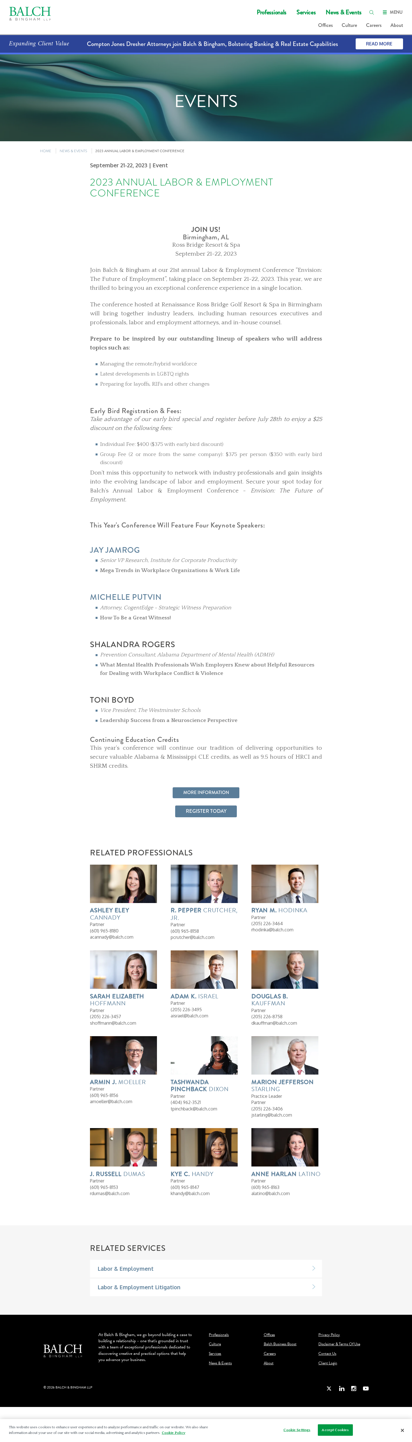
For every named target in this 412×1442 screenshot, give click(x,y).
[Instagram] (353, 1388)
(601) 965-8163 (265, 1187)
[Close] (402, 1430)
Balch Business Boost (280, 1344)
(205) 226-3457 (105, 1016)
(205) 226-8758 (267, 1016)
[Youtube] (366, 1388)
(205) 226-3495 (186, 1009)
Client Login (327, 1363)
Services (306, 12)
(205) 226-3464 (267, 923)
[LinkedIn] (341, 1388)
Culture (349, 25)
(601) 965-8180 (104, 931)
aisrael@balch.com (189, 1016)
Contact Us (327, 1354)
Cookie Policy (173, 1432)
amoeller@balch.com (111, 1101)
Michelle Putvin (126, 597)
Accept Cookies (335, 1430)
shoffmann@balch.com (113, 1023)
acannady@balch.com (111, 937)
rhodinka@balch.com (272, 929)
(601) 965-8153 (104, 1187)
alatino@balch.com (270, 1193)
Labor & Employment (126, 1268)
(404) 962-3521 (186, 1102)
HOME (45, 151)
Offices (325, 25)
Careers (373, 25)
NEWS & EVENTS (73, 151)
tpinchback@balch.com (194, 1109)
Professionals (271, 12)
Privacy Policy (329, 1335)
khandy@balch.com (190, 1193)
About (396, 25)
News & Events (344, 12)
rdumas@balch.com (109, 1193)
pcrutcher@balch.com (192, 937)
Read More (379, 44)
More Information (206, 792)
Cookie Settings (296, 1430)
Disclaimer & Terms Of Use (339, 1344)
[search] (371, 12)
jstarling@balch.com (271, 1115)
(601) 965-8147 (185, 1187)
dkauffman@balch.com (274, 1023)
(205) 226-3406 (267, 1109)
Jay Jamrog (115, 550)
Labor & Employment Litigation (139, 1287)
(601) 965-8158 (185, 931)
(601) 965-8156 (104, 1095)
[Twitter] (329, 1388)
